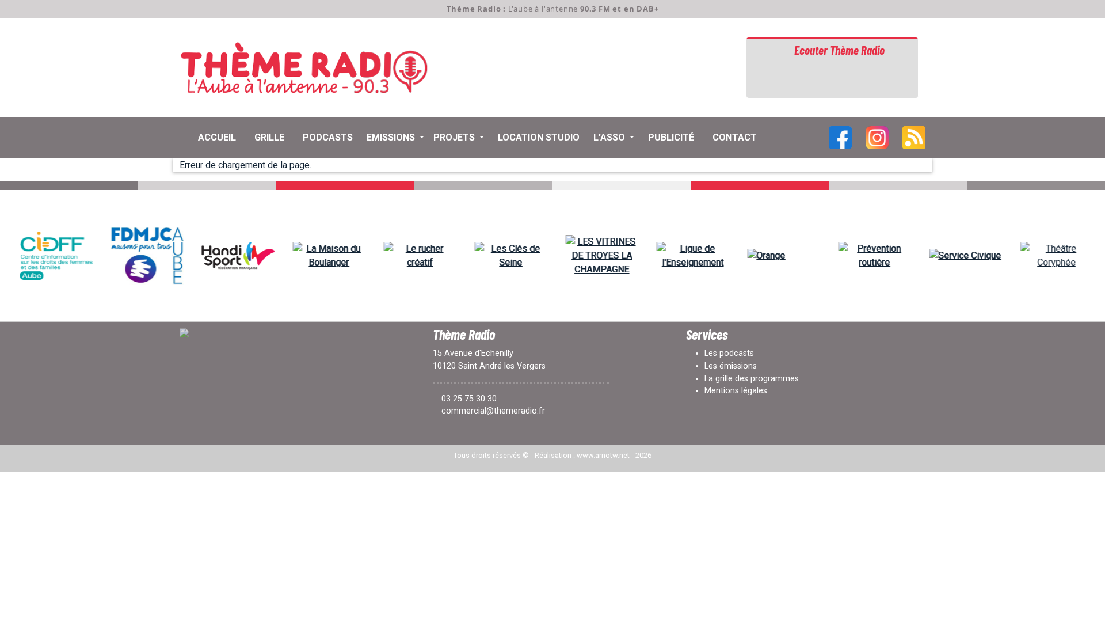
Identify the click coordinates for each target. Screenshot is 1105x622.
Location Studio (539, 137)
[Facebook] (840, 136)
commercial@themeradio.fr (493, 411)
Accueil (217, 137)
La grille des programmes (751, 379)
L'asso (610, 137)
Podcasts (328, 137)
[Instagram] (877, 136)
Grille (269, 137)
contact (734, 137)
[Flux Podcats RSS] (913, 136)
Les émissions (730, 366)
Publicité (671, 137)
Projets (455, 137)
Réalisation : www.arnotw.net (582, 455)
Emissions (392, 137)
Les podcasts (729, 353)
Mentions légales (735, 391)
